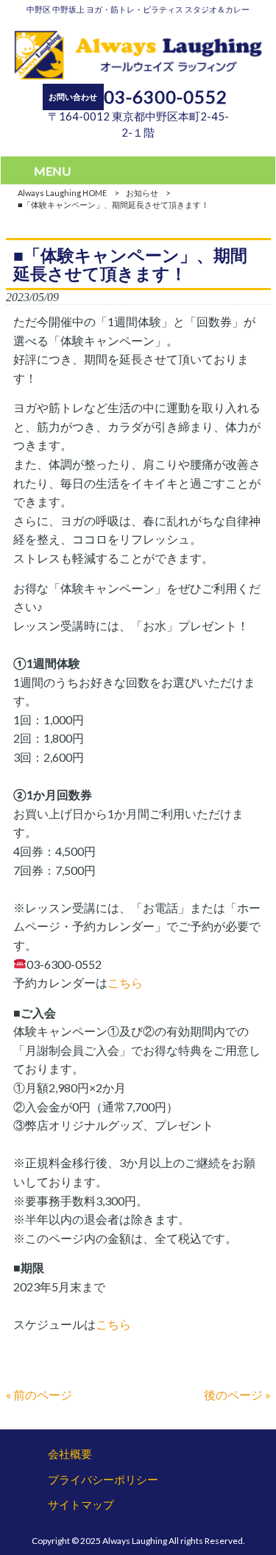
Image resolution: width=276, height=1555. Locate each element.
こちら (125, 982)
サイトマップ (81, 1504)
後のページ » (237, 1394)
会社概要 (70, 1453)
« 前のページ (39, 1394)
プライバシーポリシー (103, 1479)
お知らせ (142, 193)
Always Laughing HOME (62, 193)
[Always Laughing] (138, 75)
